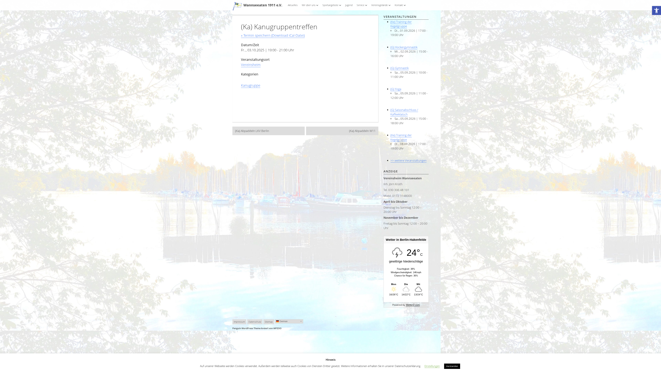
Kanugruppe (250, 85)
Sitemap (269, 321)
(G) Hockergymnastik (403, 47)
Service (360, 5)
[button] (656, 10)
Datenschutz (255, 321)
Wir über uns (309, 5)
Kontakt (399, 5)
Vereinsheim (251, 64)
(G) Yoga (395, 89)
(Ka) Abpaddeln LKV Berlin (252, 131)
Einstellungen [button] (432, 366)
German (283, 321)
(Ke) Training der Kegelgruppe (401, 24)
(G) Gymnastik (399, 68)
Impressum (239, 321)
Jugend (349, 5)
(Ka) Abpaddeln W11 (362, 131)
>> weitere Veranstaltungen (408, 160)
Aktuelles (293, 5)
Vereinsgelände (379, 5)
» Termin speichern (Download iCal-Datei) (273, 35)
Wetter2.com (413, 304)
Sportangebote (330, 5)
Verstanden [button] (452, 366)
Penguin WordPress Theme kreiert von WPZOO (256, 328)
